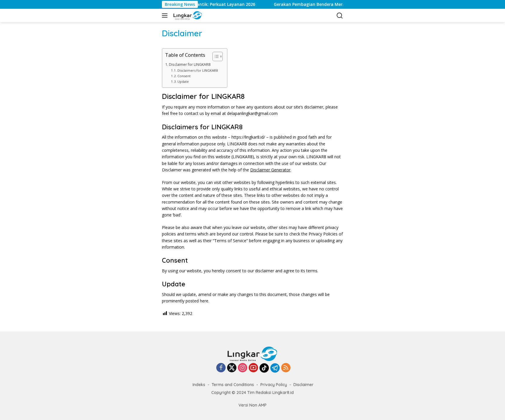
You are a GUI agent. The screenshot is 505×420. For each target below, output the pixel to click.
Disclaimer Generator (270, 170)
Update (183, 81)
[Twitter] (231, 368)
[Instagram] (242, 368)
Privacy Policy (273, 384)
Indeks (199, 384)
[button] (166, 15)
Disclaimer (303, 384)
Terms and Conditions (233, 384)
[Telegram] (275, 368)
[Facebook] (221, 368)
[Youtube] (253, 368)
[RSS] (285, 368)
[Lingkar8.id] (187, 15)
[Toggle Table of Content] (214, 56)
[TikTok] (264, 368)
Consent (184, 76)
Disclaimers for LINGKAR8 (197, 70)
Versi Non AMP (252, 405)
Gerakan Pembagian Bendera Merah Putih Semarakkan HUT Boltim (335, 4)
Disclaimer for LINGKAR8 (189, 64)
